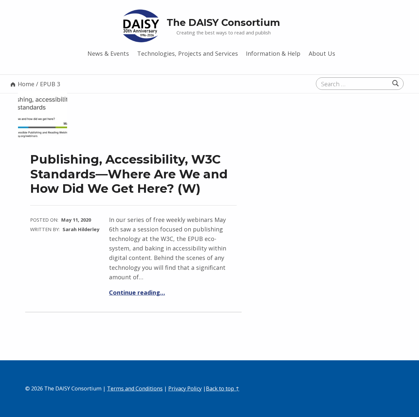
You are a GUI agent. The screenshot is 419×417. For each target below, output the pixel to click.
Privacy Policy (185, 388)
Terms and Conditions (135, 388)
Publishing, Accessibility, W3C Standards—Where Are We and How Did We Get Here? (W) (129, 173)
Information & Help (273, 53)
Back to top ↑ (222, 388)
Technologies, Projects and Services (187, 53)
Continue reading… (137, 292)
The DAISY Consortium (223, 22)
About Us (322, 53)
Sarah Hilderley (81, 229)
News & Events (108, 53)
